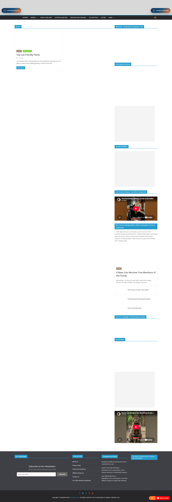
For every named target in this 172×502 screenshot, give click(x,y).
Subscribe (62, 474)
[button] (36, 17)
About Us (75, 461)
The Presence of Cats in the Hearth (138, 290)
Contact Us (75, 477)
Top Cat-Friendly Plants (28, 54)
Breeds (33, 17)
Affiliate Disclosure (78, 473)
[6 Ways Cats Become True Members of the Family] (136, 254)
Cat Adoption (93, 17)
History (25, 17)
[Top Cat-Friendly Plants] (38, 39)
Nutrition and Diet (61, 17)
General (19, 51)
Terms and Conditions (79, 469)
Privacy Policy (76, 465)
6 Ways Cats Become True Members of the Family (136, 274)
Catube (103, 17)
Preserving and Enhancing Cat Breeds (139, 299)
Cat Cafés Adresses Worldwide (81, 480)
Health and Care (46, 17)
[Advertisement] (135, 124)
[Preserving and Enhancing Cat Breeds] (120, 299)
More (110, 17)
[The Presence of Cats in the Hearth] (120, 290)
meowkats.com (74, 497)
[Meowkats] (17, 18)
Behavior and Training (78, 17)
